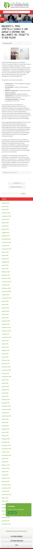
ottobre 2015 (5, 412)
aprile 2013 (5, 471)
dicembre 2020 (6, 278)
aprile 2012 (5, 511)
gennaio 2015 (5, 442)
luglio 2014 (5, 458)
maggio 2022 (5, 232)
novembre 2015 (6, 409)
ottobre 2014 (5, 452)
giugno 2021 (5, 258)
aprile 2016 (5, 393)
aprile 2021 (5, 265)
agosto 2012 (5, 498)
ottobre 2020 (5, 285)
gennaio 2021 (5, 275)
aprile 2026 (5, 206)
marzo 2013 (5, 475)
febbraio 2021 (6, 271)
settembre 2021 (6, 249)
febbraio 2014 (6, 465)
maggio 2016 (5, 389)
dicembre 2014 (6, 445)
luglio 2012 (5, 501)
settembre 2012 (6, 494)
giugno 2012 (5, 504)
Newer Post (16, 183)
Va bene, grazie (12, 512)
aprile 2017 (5, 353)
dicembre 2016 (6, 366)
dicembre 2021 (6, 239)
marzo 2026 (5, 209)
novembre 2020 (6, 281)
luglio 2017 (5, 344)
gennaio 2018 (5, 324)
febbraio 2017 (6, 360)
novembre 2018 (6, 291)
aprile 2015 (5, 432)
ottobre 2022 (5, 219)
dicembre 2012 (6, 484)
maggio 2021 (5, 262)
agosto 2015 (5, 419)
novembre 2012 (6, 488)
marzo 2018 (5, 317)
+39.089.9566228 (16, 541)
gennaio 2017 (6, 363)
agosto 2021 (5, 252)
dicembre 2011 (6, 524)
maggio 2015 (5, 429)
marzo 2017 (5, 357)
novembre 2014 (6, 448)
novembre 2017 (6, 330)
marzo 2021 (5, 268)
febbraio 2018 (6, 321)
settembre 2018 (6, 298)
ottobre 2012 (5, 491)
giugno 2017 (5, 347)
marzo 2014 (5, 461)
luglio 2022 (5, 226)
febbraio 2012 (6, 517)
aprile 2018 (5, 314)
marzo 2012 (5, 514)
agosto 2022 (5, 222)
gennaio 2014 (6, 468)
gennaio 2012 (5, 520)
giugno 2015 (5, 425)
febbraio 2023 (6, 212)
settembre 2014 (6, 455)
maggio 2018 (5, 311)
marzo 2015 (5, 435)
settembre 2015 (6, 416)
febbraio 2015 (6, 439)
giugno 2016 (5, 386)
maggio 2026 (5, 203)
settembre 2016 (6, 376)
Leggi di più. (21, 509)
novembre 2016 (6, 370)
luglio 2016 (5, 383)
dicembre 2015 (6, 406)
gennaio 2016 (5, 403)
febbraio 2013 (6, 478)
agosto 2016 (5, 380)
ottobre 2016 (5, 373)
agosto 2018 (5, 301)
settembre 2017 (6, 337)
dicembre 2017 (6, 327)
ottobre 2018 (5, 294)
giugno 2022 (5, 229)
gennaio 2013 (5, 481)
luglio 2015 (5, 422)
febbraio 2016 (6, 399)
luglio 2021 (5, 255)
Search (23, 193)
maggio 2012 (5, 507)
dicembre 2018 (6, 288)
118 (16, 545)
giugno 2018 (5, 307)
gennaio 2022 (6, 235)
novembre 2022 (6, 216)
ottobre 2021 (5, 245)
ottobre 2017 (5, 334)
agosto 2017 (5, 340)
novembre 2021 (6, 242)
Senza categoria (13, 172)
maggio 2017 (5, 350)
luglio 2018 (5, 304)
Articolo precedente (16, 186)
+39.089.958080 (16, 536)
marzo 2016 (5, 396)
